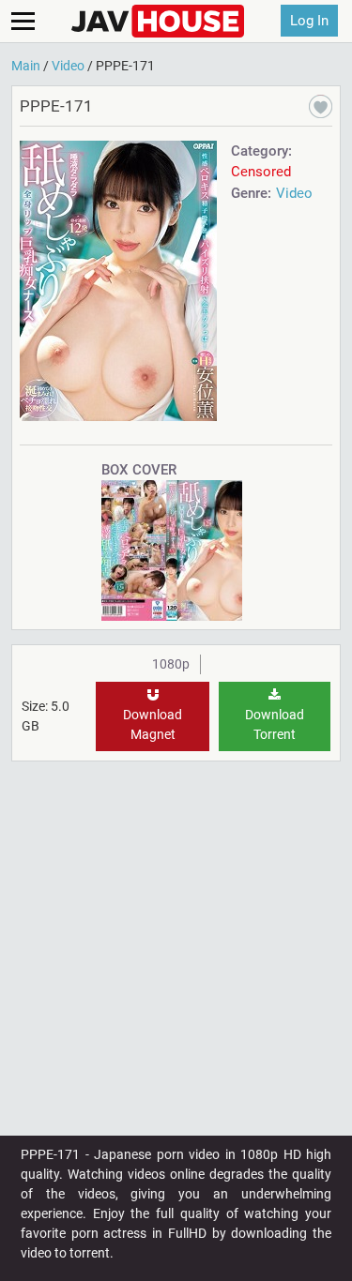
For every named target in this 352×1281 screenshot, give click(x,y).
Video (294, 193)
